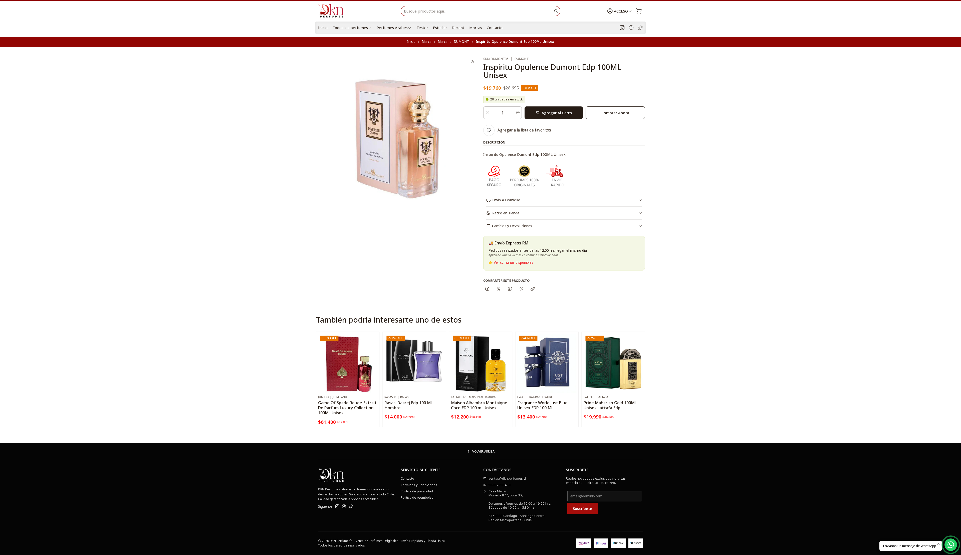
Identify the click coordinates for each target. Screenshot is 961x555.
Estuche (440, 27)
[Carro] (639, 11)
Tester (422, 27)
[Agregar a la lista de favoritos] (373, 357)
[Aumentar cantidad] (518, 113)
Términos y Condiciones (419, 485)
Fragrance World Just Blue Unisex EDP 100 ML (542, 405)
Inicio (323, 27)
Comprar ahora (615, 112)
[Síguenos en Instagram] (622, 28)
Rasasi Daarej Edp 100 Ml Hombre (408, 405)
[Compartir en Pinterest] (521, 289)
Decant (458, 27)
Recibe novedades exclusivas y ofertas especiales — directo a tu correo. (596, 480)
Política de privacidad (417, 491)
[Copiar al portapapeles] (533, 289)
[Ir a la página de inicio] (333, 11)
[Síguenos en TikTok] (640, 28)
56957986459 (500, 485)
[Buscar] (556, 11)
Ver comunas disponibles (513, 262)
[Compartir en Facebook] (487, 289)
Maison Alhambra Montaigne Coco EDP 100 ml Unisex (479, 405)
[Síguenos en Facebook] (631, 28)
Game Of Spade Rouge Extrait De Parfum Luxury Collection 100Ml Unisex (347, 408)
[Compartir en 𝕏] (499, 289)
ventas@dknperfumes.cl (507, 478)
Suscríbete (582, 508)
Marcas (475, 27)
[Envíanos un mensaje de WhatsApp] (950, 544)
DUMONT (461, 42)
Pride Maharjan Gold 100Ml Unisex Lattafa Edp (610, 405)
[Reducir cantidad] (487, 113)
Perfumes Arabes (392, 27)
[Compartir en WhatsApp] (510, 289)
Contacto (495, 27)
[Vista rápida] (373, 368)
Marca (426, 42)
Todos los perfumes (350, 27)
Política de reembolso (417, 497)
